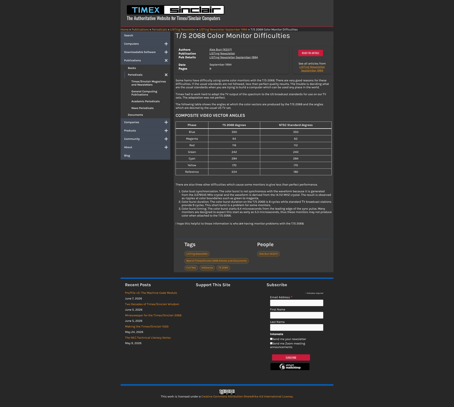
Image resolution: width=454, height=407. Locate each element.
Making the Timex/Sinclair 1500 (146, 326)
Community (132, 139)
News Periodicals (142, 108)
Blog (127, 155)
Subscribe (291, 357)
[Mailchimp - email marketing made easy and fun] (289, 369)
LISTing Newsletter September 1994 (233, 57)
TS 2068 (223, 267)
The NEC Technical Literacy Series (148, 337)
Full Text (191, 267)
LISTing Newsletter (222, 53)
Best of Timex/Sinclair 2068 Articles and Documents (216, 260)
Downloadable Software (140, 52)
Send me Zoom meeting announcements (287, 345)
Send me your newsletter (289, 339)
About (128, 147)
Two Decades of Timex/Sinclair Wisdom (152, 304)
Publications (132, 60)
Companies (131, 122)
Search (128, 35)
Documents (135, 114)
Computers (131, 43)
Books (132, 68)
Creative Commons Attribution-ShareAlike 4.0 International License (247, 396)
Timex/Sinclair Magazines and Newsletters (148, 83)
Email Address (281, 297)
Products (130, 130)
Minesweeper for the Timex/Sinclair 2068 (153, 315)
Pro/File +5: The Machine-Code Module (151, 292)
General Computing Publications (144, 93)
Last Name (277, 322)
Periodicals (135, 74)
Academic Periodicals (145, 101)
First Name (277, 309)
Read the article (310, 53)
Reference (207, 267)
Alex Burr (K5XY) (220, 49)
